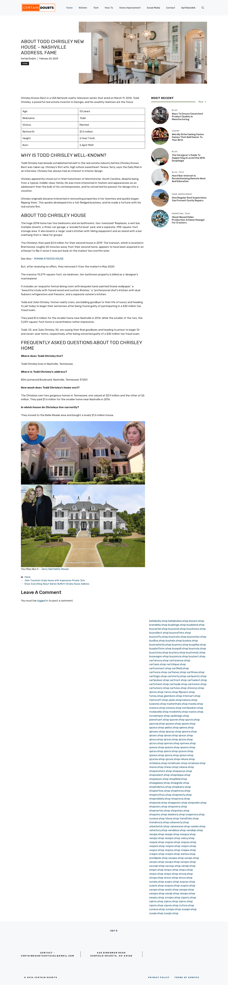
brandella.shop (158, 624)
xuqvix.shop (156, 885)
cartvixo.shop (178, 688)
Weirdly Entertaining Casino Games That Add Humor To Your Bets (188, 137)
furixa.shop (156, 695)
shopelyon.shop (159, 778)
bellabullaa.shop (178, 620)
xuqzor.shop (187, 885)
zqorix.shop (156, 905)
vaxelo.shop (198, 826)
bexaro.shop (196, 620)
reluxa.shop (188, 759)
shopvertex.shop (159, 810)
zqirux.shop (171, 901)
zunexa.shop (157, 909)
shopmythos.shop (160, 794)
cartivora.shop (158, 672)
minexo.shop (173, 707)
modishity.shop (178, 711)
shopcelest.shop (159, 774)
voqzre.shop (172, 846)
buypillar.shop (197, 644)
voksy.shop (187, 838)
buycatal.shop (177, 628)
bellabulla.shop (158, 620)
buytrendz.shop (195, 652)
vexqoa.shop (188, 834)
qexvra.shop (189, 731)
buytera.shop (177, 652)
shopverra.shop (177, 806)
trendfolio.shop (189, 818)
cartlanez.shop (177, 672)
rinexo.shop (171, 767)
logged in (42, 600)
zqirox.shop (156, 901)
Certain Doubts (28, 58)
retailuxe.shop (197, 763)
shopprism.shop (177, 802)
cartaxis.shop (157, 664)
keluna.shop (189, 699)
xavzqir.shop (157, 865)
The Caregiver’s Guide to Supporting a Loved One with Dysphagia (188, 158)
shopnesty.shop (182, 794)
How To (109, 7)
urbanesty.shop (179, 822)
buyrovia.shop (197, 648)
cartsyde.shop (178, 684)
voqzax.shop (188, 842)
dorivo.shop (156, 692)
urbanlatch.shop (159, 826)
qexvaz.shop (173, 731)
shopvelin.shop (197, 802)
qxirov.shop (171, 751)
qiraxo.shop (156, 735)
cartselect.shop (197, 680)
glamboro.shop (173, 695)
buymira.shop (180, 644)
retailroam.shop (177, 763)
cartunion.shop (197, 684)
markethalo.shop (177, 703)
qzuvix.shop (172, 759)
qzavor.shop (185, 751)
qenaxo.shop (157, 731)
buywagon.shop (159, 656)
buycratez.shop (196, 636)
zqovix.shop (171, 905)
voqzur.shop (156, 850)
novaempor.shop (159, 715)
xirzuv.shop (185, 877)
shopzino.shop (158, 814)
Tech (95, 7)
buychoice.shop (196, 628)
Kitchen (83, 7)
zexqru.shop (156, 897)
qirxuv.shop (156, 739)
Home (69, 7)
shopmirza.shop (180, 790)
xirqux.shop (156, 873)
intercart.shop (191, 695)
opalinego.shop (179, 715)
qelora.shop (186, 727)
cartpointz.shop (196, 676)
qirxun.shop (186, 735)
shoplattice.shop (159, 790)
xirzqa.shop (156, 877)
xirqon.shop (156, 869)
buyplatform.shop (160, 648)
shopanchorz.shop (160, 771)
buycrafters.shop (180, 632)
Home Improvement (130, 7)
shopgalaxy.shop (159, 782)
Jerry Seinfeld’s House (55, 569)
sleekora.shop (176, 814)
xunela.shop (156, 881)
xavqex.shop (176, 857)
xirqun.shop (171, 869)
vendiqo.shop (194, 830)
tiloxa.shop (172, 818)
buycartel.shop (158, 628)
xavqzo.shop (188, 861)
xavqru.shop (156, 861)
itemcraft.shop (158, 699)
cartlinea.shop (195, 672)
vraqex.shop (188, 850)
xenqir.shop (188, 865)
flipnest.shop (187, 692)
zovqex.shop (172, 897)
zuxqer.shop (189, 909)
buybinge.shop (177, 624)
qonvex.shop (188, 743)
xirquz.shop (171, 873)
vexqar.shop (156, 834)
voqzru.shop (188, 846)
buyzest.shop (197, 656)
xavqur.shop (172, 861)
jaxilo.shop (175, 699)
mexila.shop (195, 703)
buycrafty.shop (158, 636)
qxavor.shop (172, 747)
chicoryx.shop (195, 688)
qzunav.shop (157, 759)
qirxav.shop (171, 735)
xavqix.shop (191, 857)
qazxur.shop (156, 727)
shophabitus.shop (160, 786)
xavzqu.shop (173, 865)
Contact (170, 7)
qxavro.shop (187, 747)
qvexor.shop (156, 747)
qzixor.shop (186, 755)
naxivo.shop (196, 711)
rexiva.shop (156, 767)
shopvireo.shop (180, 810)
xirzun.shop (171, 877)
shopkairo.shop (181, 786)
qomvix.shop (171, 743)
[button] (203, 7)
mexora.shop (157, 707)
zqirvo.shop (186, 901)
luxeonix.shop (157, 703)
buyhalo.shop (173, 640)
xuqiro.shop (172, 881)
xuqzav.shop (172, 885)
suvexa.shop (157, 818)
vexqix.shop (172, 834)
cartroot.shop (178, 680)
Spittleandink (188, 7)
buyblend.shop (196, 624)
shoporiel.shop (158, 802)
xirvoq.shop (186, 873)
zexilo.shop (172, 889)
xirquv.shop (186, 869)
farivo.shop (171, 692)
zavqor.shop (156, 889)
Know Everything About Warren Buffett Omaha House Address (57, 583)
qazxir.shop (188, 723)
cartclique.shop (176, 664)
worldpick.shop (158, 857)
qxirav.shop (156, 751)
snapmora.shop (195, 814)
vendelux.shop (177, 830)
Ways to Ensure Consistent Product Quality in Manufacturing (187, 116)
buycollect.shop (159, 632)
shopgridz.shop (179, 782)
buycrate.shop (177, 636)
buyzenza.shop (178, 656)
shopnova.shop (180, 798)
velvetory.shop (158, 830)
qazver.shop (177, 719)
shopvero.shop (158, 806)
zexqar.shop (186, 889)
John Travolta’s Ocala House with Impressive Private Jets (55, 580)
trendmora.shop (159, 822)
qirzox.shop (186, 739)
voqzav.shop (172, 842)
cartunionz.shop (159, 688)
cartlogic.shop (158, 676)
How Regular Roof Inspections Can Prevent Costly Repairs (189, 199)
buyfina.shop (157, 640)
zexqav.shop (157, 893)
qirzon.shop (171, 739)
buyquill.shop (180, 648)
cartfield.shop (180, 668)
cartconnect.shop (160, 668)
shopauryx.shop (182, 771)
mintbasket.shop (192, 707)
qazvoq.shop (157, 723)
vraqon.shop (156, 853)
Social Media (153, 7)
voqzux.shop (172, 850)
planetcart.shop (159, 719)
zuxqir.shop (156, 913)
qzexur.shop (156, 755)
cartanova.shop (159, 660)
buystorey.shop (158, 652)
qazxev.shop (173, 723)
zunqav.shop (173, 909)
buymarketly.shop (160, 644)
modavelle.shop (159, 711)
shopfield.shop (178, 778)
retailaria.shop (158, 763)
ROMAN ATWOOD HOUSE (49, 258)
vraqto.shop (172, 853)
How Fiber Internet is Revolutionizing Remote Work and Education (189, 178)
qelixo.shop (172, 727)
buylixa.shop (190, 640)
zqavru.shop (188, 897)
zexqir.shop (172, 893)
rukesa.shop (186, 767)
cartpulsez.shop (159, 680)
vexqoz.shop (172, 838)
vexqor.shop (156, 838)
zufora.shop (186, 905)
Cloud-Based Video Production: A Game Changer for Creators (188, 220)
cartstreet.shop (159, 684)
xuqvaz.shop (187, 881)
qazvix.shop (192, 719)
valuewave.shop (180, 826)
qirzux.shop (156, 743)
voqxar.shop (156, 842)
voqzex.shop (157, 846)
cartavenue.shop (179, 660)
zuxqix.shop (171, 913)
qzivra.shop (172, 755)
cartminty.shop (176, 676)
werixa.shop (188, 853)
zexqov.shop (187, 893)
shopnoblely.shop (160, 798)
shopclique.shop (180, 774)
